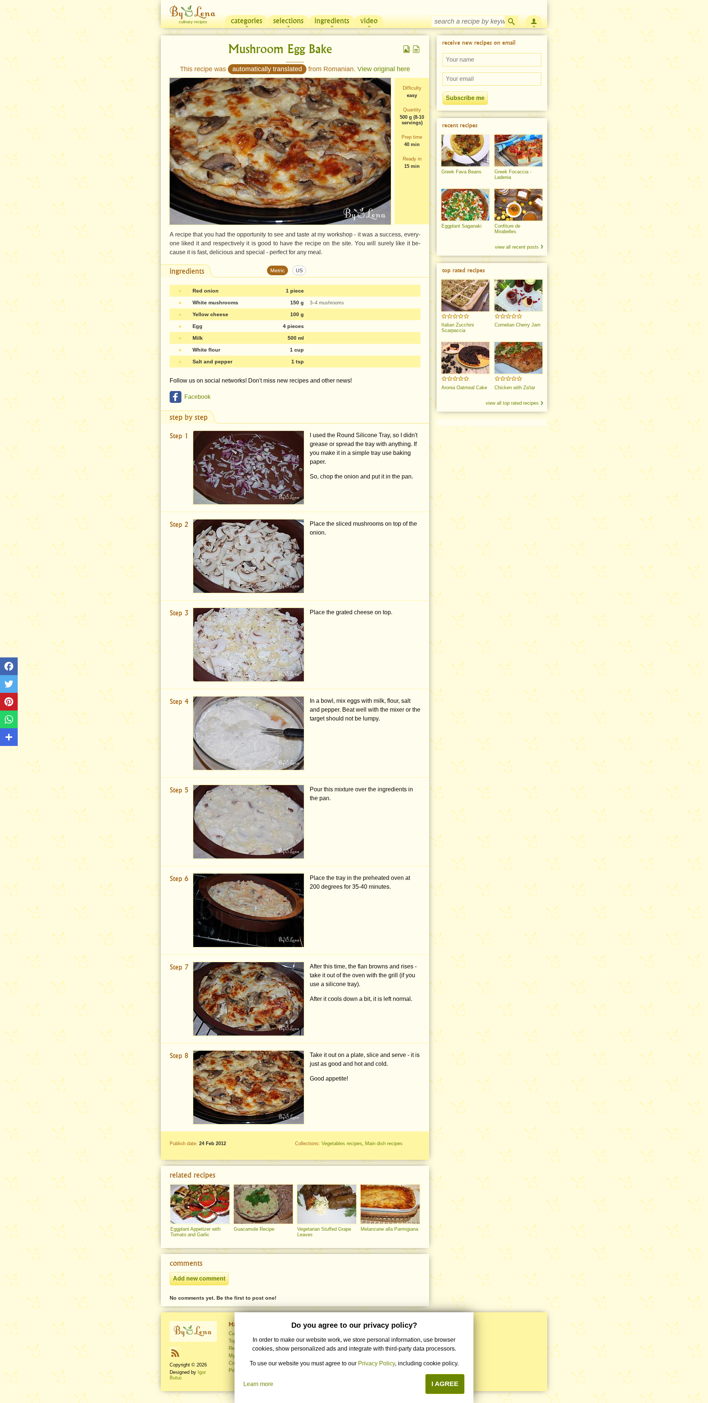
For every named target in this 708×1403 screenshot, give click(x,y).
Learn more (258, 1384)
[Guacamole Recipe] (263, 1204)
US (299, 270)
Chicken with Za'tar (514, 387)
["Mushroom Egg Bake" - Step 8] (248, 1087)
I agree (444, 1384)
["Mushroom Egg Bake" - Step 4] (248, 733)
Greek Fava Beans (461, 171)
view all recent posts (517, 247)
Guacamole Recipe (254, 1229)
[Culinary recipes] (193, 1331)
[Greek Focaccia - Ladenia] (518, 150)
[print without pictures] (416, 49)
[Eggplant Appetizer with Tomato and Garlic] (199, 1204)
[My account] (534, 20)
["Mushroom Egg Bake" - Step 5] (248, 821)
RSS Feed (175, 1352)
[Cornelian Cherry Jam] (518, 295)
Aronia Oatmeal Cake (464, 387)
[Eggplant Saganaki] (465, 205)
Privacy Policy (376, 1363)
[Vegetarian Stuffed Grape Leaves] (326, 1204)
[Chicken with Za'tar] (518, 358)
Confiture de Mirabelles (507, 228)
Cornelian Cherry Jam (517, 325)
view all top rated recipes (512, 403)
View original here (383, 69)
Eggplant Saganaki (461, 226)
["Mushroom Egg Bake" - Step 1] (248, 467)
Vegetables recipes (342, 1143)
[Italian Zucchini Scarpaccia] (465, 295)
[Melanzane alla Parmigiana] (390, 1204)
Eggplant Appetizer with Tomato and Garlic (195, 1231)
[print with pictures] (406, 49)
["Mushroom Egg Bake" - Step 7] (248, 999)
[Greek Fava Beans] (465, 150)
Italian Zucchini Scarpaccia (457, 327)
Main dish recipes (384, 1143)
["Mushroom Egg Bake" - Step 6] (248, 910)
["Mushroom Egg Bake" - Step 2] (248, 556)
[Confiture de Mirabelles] (518, 205)
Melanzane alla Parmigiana (389, 1229)
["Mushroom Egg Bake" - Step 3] (248, 644)
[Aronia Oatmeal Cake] (465, 358)
